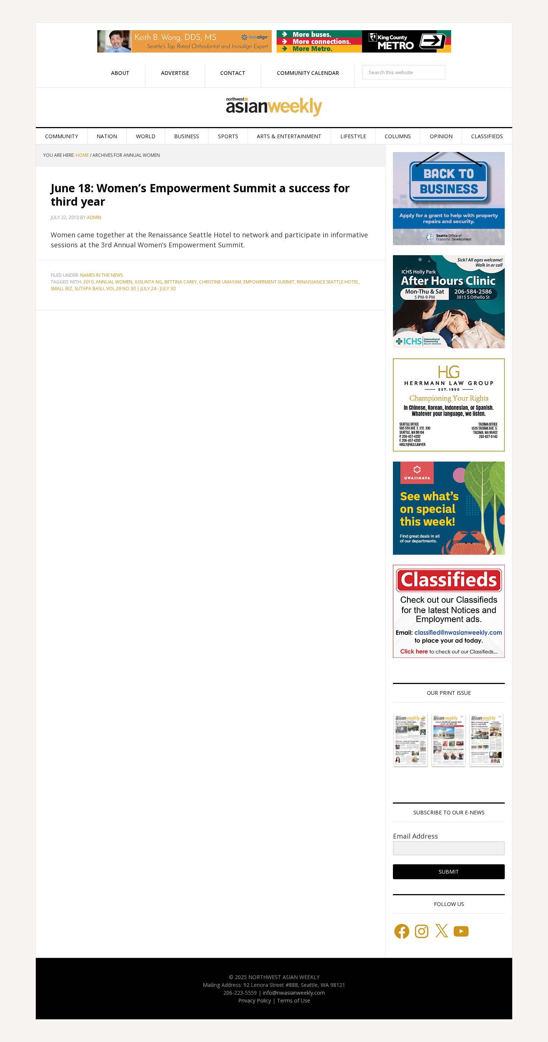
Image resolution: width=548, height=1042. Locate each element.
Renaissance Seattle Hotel (328, 282)
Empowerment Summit (269, 282)
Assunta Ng (148, 282)
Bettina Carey (180, 282)
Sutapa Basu (89, 288)
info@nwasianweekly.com (294, 992)
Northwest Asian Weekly (274, 107)
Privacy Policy (254, 1000)
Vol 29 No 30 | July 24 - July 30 (141, 288)
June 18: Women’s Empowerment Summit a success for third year (200, 194)
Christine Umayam (220, 282)
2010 (88, 282)
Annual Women (114, 282)
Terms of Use (293, 1000)
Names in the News (101, 275)
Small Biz (61, 288)
